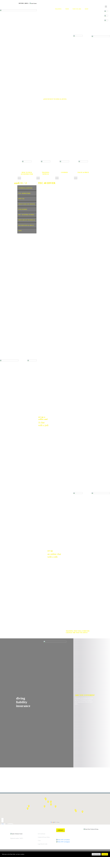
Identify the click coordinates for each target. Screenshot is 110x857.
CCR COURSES (22, 209)
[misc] (83, 165)
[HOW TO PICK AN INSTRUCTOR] (19, 178)
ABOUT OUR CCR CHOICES (26, 204)
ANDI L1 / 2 (20, 183)
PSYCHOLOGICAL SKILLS (26, 225)
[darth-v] (26, 165)
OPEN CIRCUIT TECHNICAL (26, 220)
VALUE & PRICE (83, 172)
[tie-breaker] (45, 165)
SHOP (86, 9)
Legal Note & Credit (42, 844)
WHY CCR (21, 198)
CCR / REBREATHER (24, 193)
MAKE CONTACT (23, 421)
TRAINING (58, 9)
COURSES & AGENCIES (25, 188)
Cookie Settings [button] (96, 854)
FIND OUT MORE (80, 708)
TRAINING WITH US (45, 173)
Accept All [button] (104, 854)
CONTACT (60, 830)
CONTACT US (87, 94)
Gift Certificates (41, 833)
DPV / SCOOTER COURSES (26, 214)
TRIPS (67, 9)
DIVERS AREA (23, 3)
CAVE (20, 230)
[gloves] (64, 165)
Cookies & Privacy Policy (44, 837)
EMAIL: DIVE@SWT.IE (31, 8)
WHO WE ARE (77, 9)
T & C (39, 840)
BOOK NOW (43, 186)
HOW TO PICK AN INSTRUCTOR (27, 173)
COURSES (64, 172)
